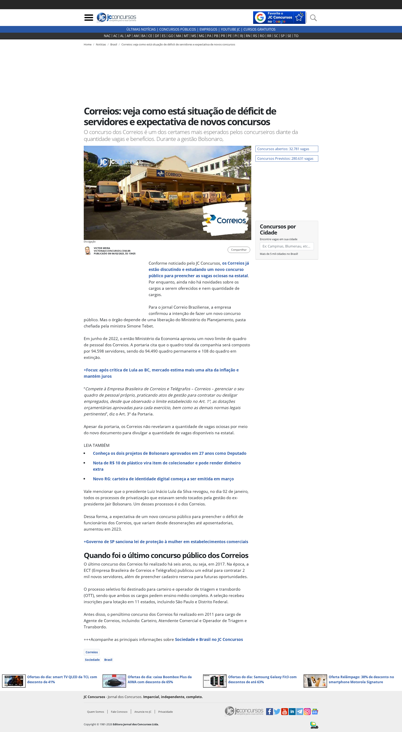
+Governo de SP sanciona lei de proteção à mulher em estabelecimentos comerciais (166, 541)
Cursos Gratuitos (260, 29)
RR (269, 35)
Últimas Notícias (141, 29)
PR (223, 35)
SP (283, 35)
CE (150, 35)
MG (201, 35)
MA (178, 35)
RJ (241, 35)
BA (143, 35)
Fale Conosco (119, 712)
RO (262, 35)
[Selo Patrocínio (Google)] (279, 17)
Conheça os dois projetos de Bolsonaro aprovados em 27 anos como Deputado (169, 453)
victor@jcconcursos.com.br (112, 250)
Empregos (208, 29)
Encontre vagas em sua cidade (278, 239)
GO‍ (170, 35)
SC (276, 35)
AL (122, 35)
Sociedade (92, 660)
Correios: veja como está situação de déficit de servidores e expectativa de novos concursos (178, 44)
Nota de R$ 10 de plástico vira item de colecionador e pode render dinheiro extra (167, 466)
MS (193, 35)
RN (248, 35)
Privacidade (165, 712)
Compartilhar (239, 249)
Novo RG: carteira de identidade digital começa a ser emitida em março (163, 479)
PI (235, 35)
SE (289, 35)
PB (216, 35)
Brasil (108, 660)
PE (230, 35)
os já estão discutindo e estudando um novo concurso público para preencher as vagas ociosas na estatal (199, 269)
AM (136, 35)
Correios (92, 652)
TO (296, 35)
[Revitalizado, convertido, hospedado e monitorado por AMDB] (314, 725)
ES (164, 35)
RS (255, 35)
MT (186, 35)
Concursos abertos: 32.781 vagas (283, 149)
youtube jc (230, 29)
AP (129, 35)
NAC (107, 35)
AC (115, 35)
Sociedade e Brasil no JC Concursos (209, 639)
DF (157, 35)
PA (209, 35)
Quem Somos (95, 712)
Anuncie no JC (142, 712)
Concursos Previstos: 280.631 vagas (285, 158)
